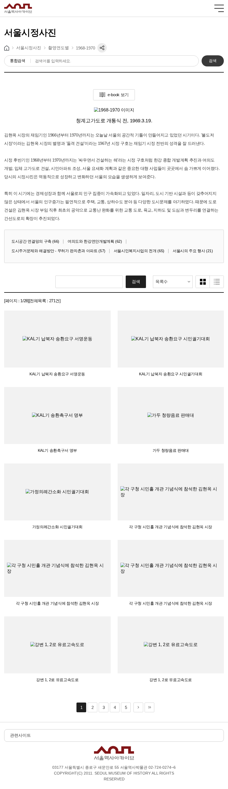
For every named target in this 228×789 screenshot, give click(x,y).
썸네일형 (203, 282)
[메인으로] (18, 5)
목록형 (217, 282)
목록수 (161, 281)
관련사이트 (20, 735)
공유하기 (102, 48)
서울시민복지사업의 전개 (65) (139, 251)
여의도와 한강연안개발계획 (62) (95, 241)
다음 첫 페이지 (138, 707)
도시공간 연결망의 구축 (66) (35, 241)
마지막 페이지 (149, 707)
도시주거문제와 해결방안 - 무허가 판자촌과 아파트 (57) (58, 251)
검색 (212, 60)
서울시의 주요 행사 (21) (193, 251)
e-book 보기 (118, 94)
